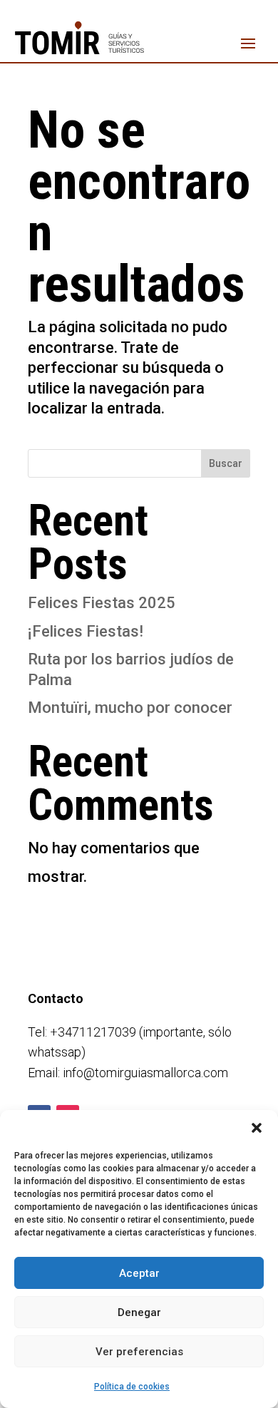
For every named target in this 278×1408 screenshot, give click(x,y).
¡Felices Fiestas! (85, 631)
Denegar (139, 1312)
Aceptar (139, 1273)
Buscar (225, 463)
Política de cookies (132, 1387)
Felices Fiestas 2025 (101, 603)
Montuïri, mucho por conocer (130, 707)
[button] (256, 1128)
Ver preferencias (139, 1351)
